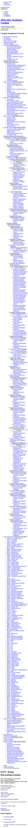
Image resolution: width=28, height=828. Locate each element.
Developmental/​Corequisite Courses (15, 69)
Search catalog (4, 28)
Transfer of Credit (11, 70)
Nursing (12, 191)
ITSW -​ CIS (10, 648)
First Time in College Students (14, 46)
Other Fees (9, 87)
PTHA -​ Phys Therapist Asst (14, 692)
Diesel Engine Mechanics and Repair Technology (17, 375)
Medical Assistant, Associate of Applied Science (20, 186)
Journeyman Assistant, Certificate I (18, 392)
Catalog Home (7, 4)
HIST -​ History (10, 620)
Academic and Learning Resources (15, 753)
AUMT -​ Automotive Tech (13, 545)
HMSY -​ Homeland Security (14, 623)
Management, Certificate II (19, 511)
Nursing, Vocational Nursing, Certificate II (18, 206)
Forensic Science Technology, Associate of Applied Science (19, 433)
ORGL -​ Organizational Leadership (15, 675)
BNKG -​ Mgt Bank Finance (14, 550)
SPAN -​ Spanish (11, 707)
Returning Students (11, 49)
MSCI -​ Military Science (13, 664)
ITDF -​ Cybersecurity (12, 643)
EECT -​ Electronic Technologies (15, 591)
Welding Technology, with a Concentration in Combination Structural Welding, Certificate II (20, 530)
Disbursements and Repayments (15, 106)
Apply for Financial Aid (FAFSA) (15, 102)
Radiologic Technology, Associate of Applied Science (19, 220)
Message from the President (10, 36)
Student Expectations (12, 80)
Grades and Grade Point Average (15, 77)
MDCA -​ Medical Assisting (13, 658)
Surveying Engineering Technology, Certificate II (19, 425)
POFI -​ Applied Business (13, 686)
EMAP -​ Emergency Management (15, 595)
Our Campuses (7, 39)
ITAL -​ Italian (10, 640)
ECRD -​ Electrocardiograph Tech (15, 588)
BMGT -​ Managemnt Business (14, 549)
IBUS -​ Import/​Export (12, 629)
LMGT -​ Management (12, 654)
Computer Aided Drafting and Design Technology (17, 264)
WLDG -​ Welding (11, 717)
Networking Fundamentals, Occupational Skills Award (19, 334)
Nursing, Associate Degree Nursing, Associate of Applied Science (19, 200)
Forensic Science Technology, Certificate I (19, 436)
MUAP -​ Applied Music (13, 665)
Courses (6, 13)
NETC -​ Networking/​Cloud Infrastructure (17, 669)
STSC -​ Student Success (13, 711)
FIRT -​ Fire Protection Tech (13, 608)
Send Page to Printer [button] (9, 816)
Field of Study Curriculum (16, 143)
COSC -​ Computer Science (13, 569)
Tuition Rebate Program (13, 96)
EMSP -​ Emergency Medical (14, 597)
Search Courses (7, 737)
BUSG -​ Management (12, 552)
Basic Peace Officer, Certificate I (18, 488)
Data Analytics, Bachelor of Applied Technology (17, 154)
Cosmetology (13, 349)
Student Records (11, 63)
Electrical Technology (15, 386)
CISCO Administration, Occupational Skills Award (19, 331)
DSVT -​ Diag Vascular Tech (14, 585)
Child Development (15, 253)
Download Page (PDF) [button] (9, 822)
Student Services (8, 116)
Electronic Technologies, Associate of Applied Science (19, 399)
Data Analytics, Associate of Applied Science (20, 373)
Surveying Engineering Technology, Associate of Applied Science (19, 422)
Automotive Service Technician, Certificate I (19, 242)
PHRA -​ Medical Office (13, 682)
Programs (6, 11)
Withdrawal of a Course (13, 76)
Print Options (7, 16)
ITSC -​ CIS (10, 646)
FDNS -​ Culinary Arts (12, 606)
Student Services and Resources (14, 755)
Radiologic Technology (15, 216)
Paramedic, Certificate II (19, 174)
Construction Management (16, 336)
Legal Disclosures (8, 718)
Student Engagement (12, 757)
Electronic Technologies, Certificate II (19, 402)
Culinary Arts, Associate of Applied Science (19, 354)
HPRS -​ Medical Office (12, 625)
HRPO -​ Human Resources (13, 626)
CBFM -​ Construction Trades (14, 555)
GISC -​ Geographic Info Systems (15, 615)
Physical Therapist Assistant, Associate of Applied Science (20, 213)
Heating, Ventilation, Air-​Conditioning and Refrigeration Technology (17, 440)
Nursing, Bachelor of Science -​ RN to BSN (18, 203)
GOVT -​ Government (12, 616)
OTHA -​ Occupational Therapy (14, 678)
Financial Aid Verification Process (15, 113)
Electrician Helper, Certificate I (17, 390)
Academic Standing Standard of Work (16, 65)
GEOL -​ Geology (11, 612)
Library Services (11, 131)
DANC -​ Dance (11, 578)
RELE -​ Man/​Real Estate (13, 699)
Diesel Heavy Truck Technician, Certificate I (19, 381)
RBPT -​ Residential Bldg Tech (14, 696)
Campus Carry (10, 730)
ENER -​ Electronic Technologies (15, 598)
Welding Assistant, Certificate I (17, 534)
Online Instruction (11, 75)
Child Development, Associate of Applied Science (18, 258)
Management (13, 506)
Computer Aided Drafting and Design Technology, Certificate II (19, 274)
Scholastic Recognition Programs (15, 66)
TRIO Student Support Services (14, 133)
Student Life (10, 123)
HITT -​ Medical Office (12, 622)
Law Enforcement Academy (17, 483)
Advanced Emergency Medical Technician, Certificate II (18, 177)
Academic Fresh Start (12, 59)
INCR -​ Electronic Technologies (15, 636)
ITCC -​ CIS (10, 641)
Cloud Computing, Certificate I (17, 322)
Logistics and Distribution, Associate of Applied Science (19, 498)
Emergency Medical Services (17, 167)
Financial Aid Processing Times (14, 103)
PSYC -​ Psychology (12, 690)
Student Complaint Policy (13, 723)
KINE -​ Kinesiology (12, 651)
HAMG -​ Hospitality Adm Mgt (14, 618)
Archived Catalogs (8, 740)
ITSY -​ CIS (10, 650)
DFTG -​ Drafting (11, 581)
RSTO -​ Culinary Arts (12, 702)
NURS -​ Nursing (11, 674)
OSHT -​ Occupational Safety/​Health (16, 676)
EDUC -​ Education (11, 590)
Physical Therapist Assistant (17, 208)
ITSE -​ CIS (9, 647)
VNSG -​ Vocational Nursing (14, 716)
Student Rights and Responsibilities (15, 758)
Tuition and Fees (8, 82)
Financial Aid (7, 97)
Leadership (12, 490)
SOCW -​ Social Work (12, 706)
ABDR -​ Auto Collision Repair (14, 538)
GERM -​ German (11, 613)
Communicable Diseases (13, 760)
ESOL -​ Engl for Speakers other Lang (16, 605)
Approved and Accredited (10, 42)
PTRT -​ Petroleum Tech (13, 693)
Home (5, 765)
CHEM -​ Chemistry (12, 560)
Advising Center (11, 117)
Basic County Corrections (19, 486)
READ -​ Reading (11, 697)
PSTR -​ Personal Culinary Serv (14, 689)
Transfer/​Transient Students (13, 48)
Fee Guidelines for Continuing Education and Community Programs (17, 94)
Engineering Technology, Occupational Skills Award (19, 418)
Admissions (6, 45)
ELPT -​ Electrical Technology (14, 594)
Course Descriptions (9, 536)
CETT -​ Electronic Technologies (15, 557)
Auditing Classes (11, 92)
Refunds (9, 90)
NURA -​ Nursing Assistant (13, 672)
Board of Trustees (8, 734)
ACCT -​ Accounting (12, 539)
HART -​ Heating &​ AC (12, 619)
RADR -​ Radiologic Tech (13, 695)
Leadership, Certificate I (19, 492)
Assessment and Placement (13, 68)
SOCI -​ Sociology (11, 704)
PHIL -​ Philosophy (11, 681)
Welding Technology (15, 519)
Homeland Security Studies (16, 470)
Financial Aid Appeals (12, 114)
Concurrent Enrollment (12, 73)
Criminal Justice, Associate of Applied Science (19, 517)
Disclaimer (9, 743)
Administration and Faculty (10, 735)
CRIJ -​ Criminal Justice (12, 571)
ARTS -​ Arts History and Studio (15, 543)
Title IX (9, 724)
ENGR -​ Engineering (12, 601)
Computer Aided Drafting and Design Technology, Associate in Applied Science (20, 270)
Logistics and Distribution (16, 493)
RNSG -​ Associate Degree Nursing (15, 700)
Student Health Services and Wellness (16, 121)
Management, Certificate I (19, 512)
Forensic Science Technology (17, 427)
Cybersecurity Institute (15, 357)
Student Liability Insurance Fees (15, 85)
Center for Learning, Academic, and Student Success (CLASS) (15, 129)
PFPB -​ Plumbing (11, 679)
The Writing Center (11, 134)
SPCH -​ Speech (11, 709)
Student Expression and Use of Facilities (17, 761)
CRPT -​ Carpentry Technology (14, 573)
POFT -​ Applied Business (13, 688)
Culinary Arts (13, 352)
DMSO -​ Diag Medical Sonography (15, 583)
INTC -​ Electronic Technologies (15, 639)
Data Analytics (13, 366)
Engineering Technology (16, 407)
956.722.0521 (4, 789)
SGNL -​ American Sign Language (15, 703)
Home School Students (12, 51)
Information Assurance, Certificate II (18, 364)
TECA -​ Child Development (14, 713)
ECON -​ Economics (12, 587)
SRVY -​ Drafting (11, 710)
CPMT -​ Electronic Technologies (15, 570)
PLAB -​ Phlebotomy (12, 685)
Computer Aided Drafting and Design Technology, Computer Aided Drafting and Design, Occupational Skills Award (19, 285)
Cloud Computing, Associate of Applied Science (20, 317)
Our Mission (7, 38)
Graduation (9, 79)
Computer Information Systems (17, 312)
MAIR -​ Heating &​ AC (12, 655)
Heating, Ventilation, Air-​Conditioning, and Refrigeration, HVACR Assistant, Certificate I (19, 467)
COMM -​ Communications (13, 567)
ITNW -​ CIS (10, 644)
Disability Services (11, 119)
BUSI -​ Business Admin (13, 553)
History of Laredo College (10, 41)
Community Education (12, 156)
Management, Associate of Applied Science (19, 508)
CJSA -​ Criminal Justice (13, 564)
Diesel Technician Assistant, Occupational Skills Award (20, 384)
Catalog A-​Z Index (8, 738)
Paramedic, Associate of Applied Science (19, 172)
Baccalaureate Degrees (12, 145)
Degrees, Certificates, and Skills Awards (13, 136)
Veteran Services (11, 126)
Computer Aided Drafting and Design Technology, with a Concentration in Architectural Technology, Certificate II (19, 308)
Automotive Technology (16, 239)
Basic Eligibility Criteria (13, 100)
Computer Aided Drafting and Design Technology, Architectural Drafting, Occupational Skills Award (19, 279)
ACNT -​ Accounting (12, 541)
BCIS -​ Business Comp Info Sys (15, 546)
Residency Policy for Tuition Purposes (16, 89)
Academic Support (8, 127)
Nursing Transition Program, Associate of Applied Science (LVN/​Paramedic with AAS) (20, 195)
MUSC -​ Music (10, 668)
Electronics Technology (16, 394)
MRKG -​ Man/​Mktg (12, 661)
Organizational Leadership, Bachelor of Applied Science (17, 148)
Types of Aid (10, 99)
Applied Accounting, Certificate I (18, 237)
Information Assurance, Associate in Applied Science (20, 361)
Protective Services (14, 513)
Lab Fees (9, 86)
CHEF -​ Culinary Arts (12, 559)
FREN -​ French (11, 609)
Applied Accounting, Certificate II (18, 234)
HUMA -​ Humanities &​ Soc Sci (15, 627)
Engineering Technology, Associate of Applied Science (19, 412)
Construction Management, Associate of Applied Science (19, 340)
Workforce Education (12, 223)
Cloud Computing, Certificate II (17, 320)
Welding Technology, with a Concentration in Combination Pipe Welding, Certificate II (20, 524)
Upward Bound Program (13, 124)
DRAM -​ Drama (11, 584)
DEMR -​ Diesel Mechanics (13, 580)
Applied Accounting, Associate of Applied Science (18, 231)
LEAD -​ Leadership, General (14, 653)
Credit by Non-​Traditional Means (15, 72)
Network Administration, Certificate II (19, 325)
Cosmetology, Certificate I (19, 350)
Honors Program (11, 120)
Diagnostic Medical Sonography (18, 159)
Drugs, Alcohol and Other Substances (16, 728)
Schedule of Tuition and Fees (14, 83)
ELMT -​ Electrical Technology (14, 592)
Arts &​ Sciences (11, 139)
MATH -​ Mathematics (12, 657)
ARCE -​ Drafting (11, 542)
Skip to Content (7, 2)
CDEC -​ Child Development (14, 556)
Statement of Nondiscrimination (14, 721)
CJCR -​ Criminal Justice (13, 562)
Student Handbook (8, 741)
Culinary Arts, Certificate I (19, 356)
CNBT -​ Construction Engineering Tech (17, 566)
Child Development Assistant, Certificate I (18, 261)
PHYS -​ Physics (11, 683)
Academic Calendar (8, 43)
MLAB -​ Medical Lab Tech (13, 660)
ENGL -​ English (11, 599)
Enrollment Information (9, 60)
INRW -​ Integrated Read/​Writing (15, 637)
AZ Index (6, 3)
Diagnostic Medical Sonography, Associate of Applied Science (19, 165)
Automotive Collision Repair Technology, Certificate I (20, 251)
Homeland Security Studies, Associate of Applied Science (20, 475)
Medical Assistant (14, 183)
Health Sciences (11, 157)
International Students (12, 52)
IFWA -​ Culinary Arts (12, 633)
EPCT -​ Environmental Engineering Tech (17, 604)
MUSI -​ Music (10, 671)
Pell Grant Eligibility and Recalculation (16, 104)
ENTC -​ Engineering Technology (15, 602)
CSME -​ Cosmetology (12, 574)
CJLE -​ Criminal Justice (13, 563)
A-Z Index (6, 14)
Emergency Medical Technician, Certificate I (19, 181)
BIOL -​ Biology (11, 548)
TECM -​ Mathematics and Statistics (15, 714)
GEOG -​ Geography (12, 611)
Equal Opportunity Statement (14, 720)
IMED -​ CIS (10, 634)
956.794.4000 (4, 796)
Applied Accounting (15, 226)
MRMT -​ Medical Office (13, 662)
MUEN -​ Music (11, 667)
